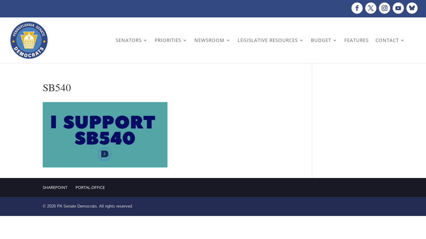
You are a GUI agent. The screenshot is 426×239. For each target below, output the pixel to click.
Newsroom (209, 40)
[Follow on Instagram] (384, 8)
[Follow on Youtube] (398, 8)
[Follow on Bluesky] (412, 8)
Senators (129, 40)
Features (356, 40)
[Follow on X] (370, 8)
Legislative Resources (268, 40)
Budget (321, 40)
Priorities (168, 40)
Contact (387, 40)
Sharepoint (55, 187)
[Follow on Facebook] (357, 8)
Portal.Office (90, 187)
